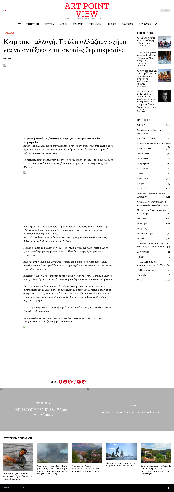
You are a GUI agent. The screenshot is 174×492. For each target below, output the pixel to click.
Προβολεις (142, 228)
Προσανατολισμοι (145, 233)
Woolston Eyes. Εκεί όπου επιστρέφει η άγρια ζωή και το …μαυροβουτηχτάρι (17, 476)
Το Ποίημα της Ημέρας (147, 270)
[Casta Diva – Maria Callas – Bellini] (130, 409)
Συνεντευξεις (143, 251)
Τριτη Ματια (142, 275)
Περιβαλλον (8, 33)
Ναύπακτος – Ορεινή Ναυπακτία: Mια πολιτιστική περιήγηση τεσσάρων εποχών (86, 468)
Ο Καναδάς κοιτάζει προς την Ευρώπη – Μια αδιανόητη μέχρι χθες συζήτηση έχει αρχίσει (147, 77)
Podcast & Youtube (146, 138)
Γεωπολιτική (142, 168)
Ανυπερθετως (143, 153)
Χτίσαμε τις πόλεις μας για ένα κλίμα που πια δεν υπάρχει (121, 464)
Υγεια (139, 280)
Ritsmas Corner (144, 148)
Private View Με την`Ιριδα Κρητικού (154, 143)
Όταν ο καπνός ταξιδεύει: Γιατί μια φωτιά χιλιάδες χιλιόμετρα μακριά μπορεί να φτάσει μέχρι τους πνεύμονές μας (52, 470)
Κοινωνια (141, 188)
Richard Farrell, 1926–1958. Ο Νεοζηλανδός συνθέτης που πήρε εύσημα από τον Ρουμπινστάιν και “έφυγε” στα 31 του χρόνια (146, 100)
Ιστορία (140, 183)
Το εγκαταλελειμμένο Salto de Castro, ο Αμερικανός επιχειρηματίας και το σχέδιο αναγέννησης (156, 470)
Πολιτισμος (142, 223)
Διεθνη (140, 173)
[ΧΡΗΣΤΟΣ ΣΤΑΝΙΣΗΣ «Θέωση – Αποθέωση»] (43, 409)
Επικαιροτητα (143, 178)
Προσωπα (141, 238)
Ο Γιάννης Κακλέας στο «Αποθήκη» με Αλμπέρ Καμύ (146, 40)
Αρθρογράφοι (143, 163)
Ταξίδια (140, 256)
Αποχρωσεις (142, 158)
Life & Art (142, 125)
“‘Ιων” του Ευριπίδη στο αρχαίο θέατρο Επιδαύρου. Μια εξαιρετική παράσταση (146, 58)
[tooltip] (5, 10)
